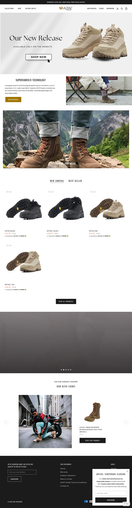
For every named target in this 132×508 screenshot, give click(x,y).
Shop (19, 8)
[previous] (6, 421)
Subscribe (111, 500)
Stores (101, 8)
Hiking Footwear (66, 163)
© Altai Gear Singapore (15, 502)
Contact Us (64, 486)
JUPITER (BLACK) (10, 231)
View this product (92, 440)
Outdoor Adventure (68, 475)
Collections (9, 8)
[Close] (127, 471)
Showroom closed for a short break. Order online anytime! (66, 2)
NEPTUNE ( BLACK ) (53, 231)
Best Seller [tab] (75, 181)
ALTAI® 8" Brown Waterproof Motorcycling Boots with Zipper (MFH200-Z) (91, 429)
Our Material (92, 8)
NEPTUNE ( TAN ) (10, 284)
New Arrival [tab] (57, 181)
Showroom (110, 8)
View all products (66, 301)
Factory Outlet (30, 8)
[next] (126, 421)
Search (114, 469)
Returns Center (66, 479)
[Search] (122, 9)
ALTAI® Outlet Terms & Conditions (73, 482)
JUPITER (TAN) (93, 231)
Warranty (64, 472)
